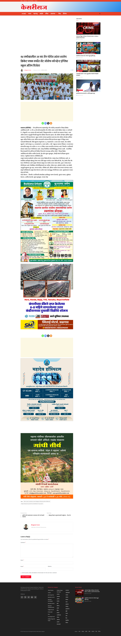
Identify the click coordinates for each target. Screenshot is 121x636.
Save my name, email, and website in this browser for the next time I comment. (39, 573)
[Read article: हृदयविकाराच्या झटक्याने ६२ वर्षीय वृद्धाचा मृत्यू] (88, 86)
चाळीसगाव (59, 615)
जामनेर (58, 622)
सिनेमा (65, 13)
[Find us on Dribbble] (35, 597)
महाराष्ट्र (35, 13)
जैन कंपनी (58, 624)
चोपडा (58, 617)
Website (50, 566)
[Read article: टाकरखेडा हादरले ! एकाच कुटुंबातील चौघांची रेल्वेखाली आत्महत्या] (88, 66)
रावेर (66, 616)
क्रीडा (46, 13)
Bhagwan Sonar (28, 70)
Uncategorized (51, 616)
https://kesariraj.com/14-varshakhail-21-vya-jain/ (32, 503)
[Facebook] (45, 123)
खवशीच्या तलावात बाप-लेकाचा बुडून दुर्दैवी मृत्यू (85, 56)
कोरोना (58, 606)
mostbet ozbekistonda (51, 606)
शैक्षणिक (67, 620)
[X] (48, 123)
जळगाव (53, 13)
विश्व (59, 13)
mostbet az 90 (51, 597)
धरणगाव (67, 590)
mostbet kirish (51, 603)
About (22, 1)
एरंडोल (58, 601)
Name (22, 560)
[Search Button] (99, 13)
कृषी (57, 603)
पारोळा (67, 597)
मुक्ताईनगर (67, 609)
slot (49, 614)
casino (49, 592)
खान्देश (43, 70)
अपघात (58, 594)
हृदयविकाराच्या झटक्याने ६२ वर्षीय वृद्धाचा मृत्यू (85, 93)
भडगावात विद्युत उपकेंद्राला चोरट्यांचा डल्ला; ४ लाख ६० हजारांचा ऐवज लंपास (87, 37)
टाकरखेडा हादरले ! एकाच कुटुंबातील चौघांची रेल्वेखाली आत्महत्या (87, 74)
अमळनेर (58, 596)
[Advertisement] (74, 6)
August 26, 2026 (80, 95)
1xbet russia (79, 33)
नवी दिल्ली (68, 592)
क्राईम (41, 13)
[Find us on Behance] (32, 597)
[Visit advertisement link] (47, 508)
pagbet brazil (51, 609)
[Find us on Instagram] (28, 597)
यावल (67, 613)
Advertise (25, 1)
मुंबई (66, 611)
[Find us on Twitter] (25, 597)
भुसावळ (67, 604)
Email (22, 566)
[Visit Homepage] (34, 7)
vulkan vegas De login (51, 619)
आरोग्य (58, 599)
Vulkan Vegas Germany (60, 591)
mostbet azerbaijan (50, 600)
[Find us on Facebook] (22, 597)
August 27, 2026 (80, 39)
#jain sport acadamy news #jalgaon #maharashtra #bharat (37, 501)
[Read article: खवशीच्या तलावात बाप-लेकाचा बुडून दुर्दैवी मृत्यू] (88, 48)
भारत (29, 13)
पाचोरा (67, 595)
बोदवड (67, 599)
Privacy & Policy (31, 1)
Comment (23, 542)
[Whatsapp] (43, 123)
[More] (51, 123)
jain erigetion (51, 595)
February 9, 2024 (36, 70)
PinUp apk (50, 612)
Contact (35, 1)
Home (24, 13)
